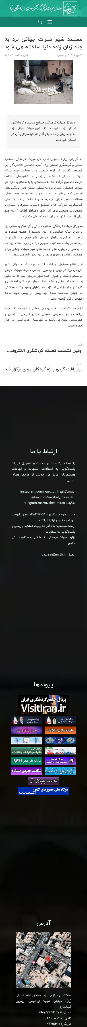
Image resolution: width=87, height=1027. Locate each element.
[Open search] (40, 22)
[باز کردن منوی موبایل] (50, 22)
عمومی (60, 55)
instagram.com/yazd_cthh (39, 491)
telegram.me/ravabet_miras (44, 503)
